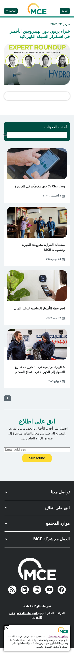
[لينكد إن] (25, 590)
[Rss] (12, 590)
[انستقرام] (37, 590)
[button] (6, 628)
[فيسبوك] (62, 590)
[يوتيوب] (49, 590)
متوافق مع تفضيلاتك (58, 637)
